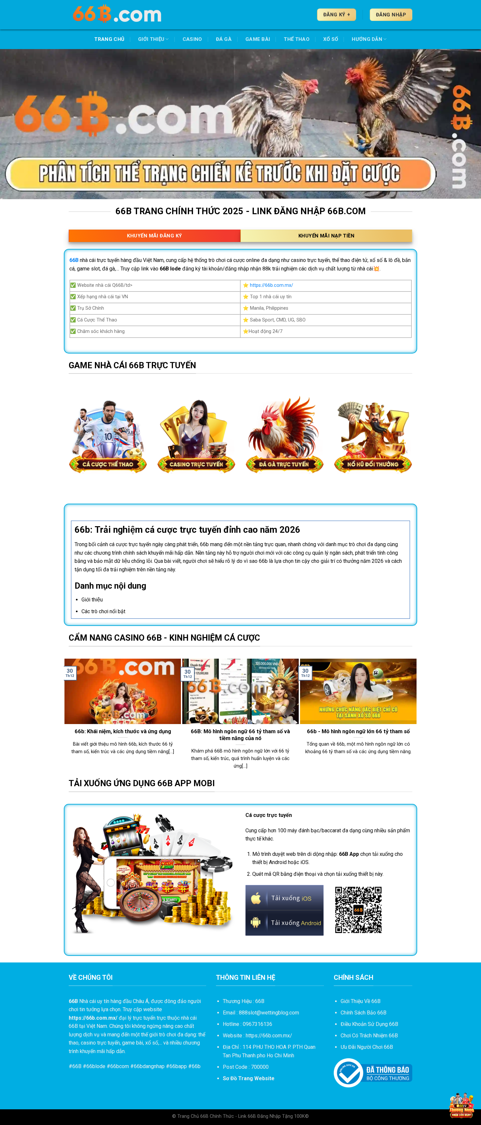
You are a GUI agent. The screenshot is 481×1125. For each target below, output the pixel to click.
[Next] (414, 717)
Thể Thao (296, 39)
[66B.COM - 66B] (118, 14)
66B (76, 1066)
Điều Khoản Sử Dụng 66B (369, 1024)
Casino (192, 39)
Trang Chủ (109, 39)
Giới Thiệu (151, 39)
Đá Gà (224, 39)
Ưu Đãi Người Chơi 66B (367, 1047)
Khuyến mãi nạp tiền (326, 236)
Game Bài (257, 39)
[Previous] (67, 717)
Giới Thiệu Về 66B (361, 1001)
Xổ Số (330, 39)
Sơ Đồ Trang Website (249, 1078)
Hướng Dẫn (367, 39)
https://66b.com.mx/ (271, 285)
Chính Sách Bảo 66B (363, 1013)
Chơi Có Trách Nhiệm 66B (369, 1035)
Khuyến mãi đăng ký (154, 236)
